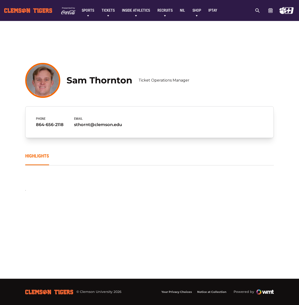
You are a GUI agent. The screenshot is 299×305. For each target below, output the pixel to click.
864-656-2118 (50, 124)
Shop (196, 10)
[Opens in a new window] (286, 10)
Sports (88, 10)
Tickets (108, 10)
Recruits (165, 10)
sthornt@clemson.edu (98, 124)
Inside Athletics (136, 10)
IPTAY (212, 10)
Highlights (37, 156)
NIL (182, 10)
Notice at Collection (211, 292)
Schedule (270, 10)
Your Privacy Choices (176, 292)
